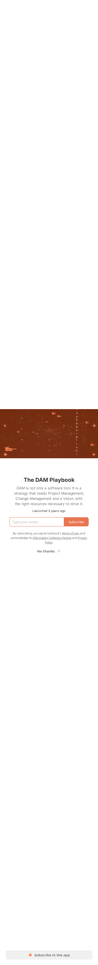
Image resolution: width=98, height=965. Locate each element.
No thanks (46, 551)
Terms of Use (70, 533)
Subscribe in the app (52, 955)
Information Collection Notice (52, 538)
